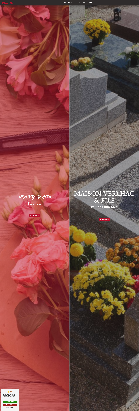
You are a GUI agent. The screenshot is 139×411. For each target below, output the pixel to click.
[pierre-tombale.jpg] (104, 205)
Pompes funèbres (80, 2)
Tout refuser (10, 404)
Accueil (64, 2)
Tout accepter (10, 401)
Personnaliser (9, 407)
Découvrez (36, 215)
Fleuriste (70, 2)
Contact (90, 2)
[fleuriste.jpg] (35, 205)
